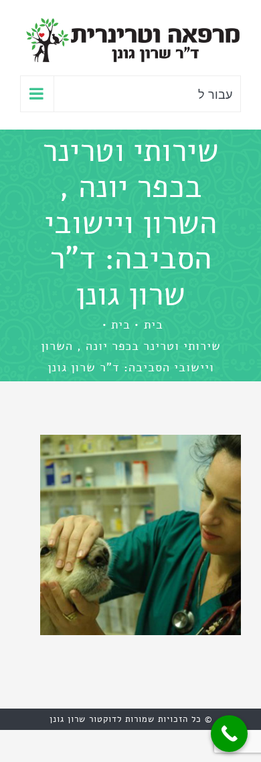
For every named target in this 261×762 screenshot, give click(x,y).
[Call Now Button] (229, 733)
